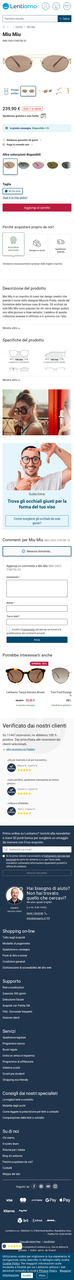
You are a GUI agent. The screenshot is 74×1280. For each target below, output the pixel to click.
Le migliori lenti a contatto (18, 1100)
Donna (19, 26)
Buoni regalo (10, 1049)
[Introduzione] (4, 27)
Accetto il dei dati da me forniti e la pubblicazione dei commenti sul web (34, 631)
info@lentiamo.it (36, 918)
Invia (37, 640)
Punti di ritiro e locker (15, 955)
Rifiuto (42, 1275)
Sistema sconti (11, 1068)
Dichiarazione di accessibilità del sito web (27, 967)
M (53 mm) (14, 191)
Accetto (27, 1275)
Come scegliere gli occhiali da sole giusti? (37, 521)
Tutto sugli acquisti (14, 937)
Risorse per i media (14, 1150)
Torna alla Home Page (30, 1241)
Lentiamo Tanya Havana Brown (25, 692)
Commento (13, 577)
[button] (28, 91)
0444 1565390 (35, 913)
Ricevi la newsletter (37, 873)
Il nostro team (11, 1144)
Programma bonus (14, 1043)
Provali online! (15, 91)
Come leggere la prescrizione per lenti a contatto (31, 1112)
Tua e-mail (13, 616)
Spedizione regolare (14, 1037)
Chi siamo (8, 1138)
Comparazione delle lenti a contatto (23, 1118)
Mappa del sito (11, 1174)
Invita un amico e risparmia (19, 1055)
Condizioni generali (14, 961)
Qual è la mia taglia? (15, 197)
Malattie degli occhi (14, 1106)
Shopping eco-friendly (15, 1080)
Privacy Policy (48, 1271)
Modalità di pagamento (16, 943)
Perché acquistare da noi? (18, 1162)
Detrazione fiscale (13, 999)
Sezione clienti (11, 1017)
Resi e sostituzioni (13, 987)
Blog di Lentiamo (13, 1156)
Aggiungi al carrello (37, 207)
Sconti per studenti (13, 1074)
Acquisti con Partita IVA (16, 1005)
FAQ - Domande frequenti (17, 1011)
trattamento (28, 629)
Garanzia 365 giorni (14, 993)
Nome (11, 602)
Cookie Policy (11, 1263)
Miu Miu (31, 26)
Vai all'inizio (49, 1241)
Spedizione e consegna (16, 949)
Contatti (7, 1168)
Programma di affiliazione (18, 1061)
